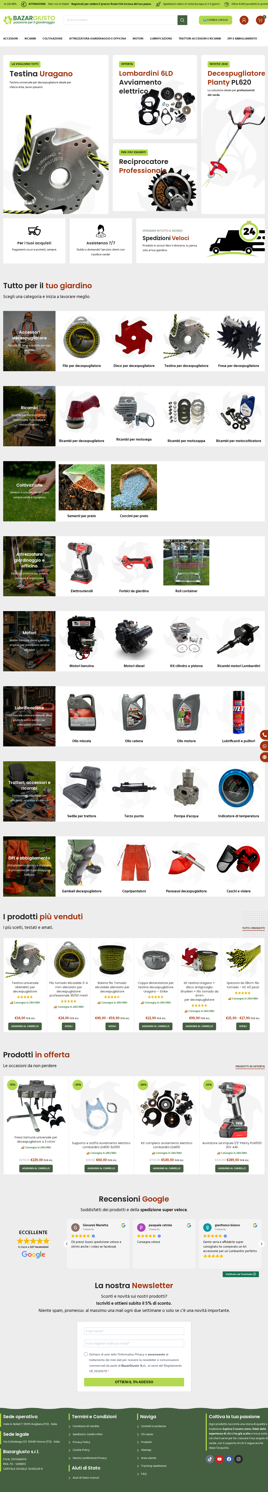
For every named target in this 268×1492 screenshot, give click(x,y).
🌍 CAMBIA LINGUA (215, 20)
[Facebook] (229, 1459)
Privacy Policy (81, 1442)
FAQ (144, 1474)
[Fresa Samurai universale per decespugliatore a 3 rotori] (36, 1106)
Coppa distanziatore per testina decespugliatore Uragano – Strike (156, 987)
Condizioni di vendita (86, 1426)
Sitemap (146, 1450)
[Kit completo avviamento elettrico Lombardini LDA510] (166, 1108)
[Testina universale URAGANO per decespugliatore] (25, 959)
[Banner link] (55, 134)
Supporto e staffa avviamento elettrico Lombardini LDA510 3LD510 (101, 1145)
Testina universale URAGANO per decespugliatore (25, 987)
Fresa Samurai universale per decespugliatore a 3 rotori (36, 1139)
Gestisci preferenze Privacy (90, 1458)
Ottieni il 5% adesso (134, 1382)
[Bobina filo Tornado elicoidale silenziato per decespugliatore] (112, 959)
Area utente (148, 1458)
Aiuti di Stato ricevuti (86, 1477)
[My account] (244, 20)
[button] (25, 1026)
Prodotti (146, 1442)
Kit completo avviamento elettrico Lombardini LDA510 (166, 1145)
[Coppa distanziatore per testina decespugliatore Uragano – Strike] (155, 959)
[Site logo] (29, 20)
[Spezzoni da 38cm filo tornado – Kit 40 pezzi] (242, 959)
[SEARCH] (182, 20)
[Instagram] (238, 1459)
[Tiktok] (210, 1459)
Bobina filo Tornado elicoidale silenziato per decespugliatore (112, 987)
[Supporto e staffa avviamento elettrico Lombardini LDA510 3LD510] (101, 1108)
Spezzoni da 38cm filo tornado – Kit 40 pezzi (243, 985)
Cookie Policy (81, 1450)
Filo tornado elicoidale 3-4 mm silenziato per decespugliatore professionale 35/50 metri (68, 989)
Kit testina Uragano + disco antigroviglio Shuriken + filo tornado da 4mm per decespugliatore (199, 991)
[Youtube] (219, 1459)
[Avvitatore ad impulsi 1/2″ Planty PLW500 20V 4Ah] (232, 1108)
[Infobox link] (34, 238)
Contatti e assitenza (153, 1426)
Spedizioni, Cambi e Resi (88, 1434)
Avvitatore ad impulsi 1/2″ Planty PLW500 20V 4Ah (232, 1145)
